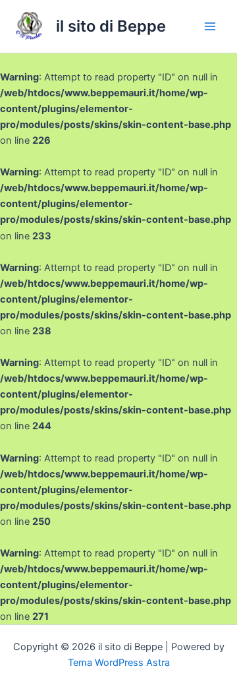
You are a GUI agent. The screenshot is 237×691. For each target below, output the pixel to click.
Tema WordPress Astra (119, 663)
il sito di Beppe (111, 26)
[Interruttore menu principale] (210, 26)
